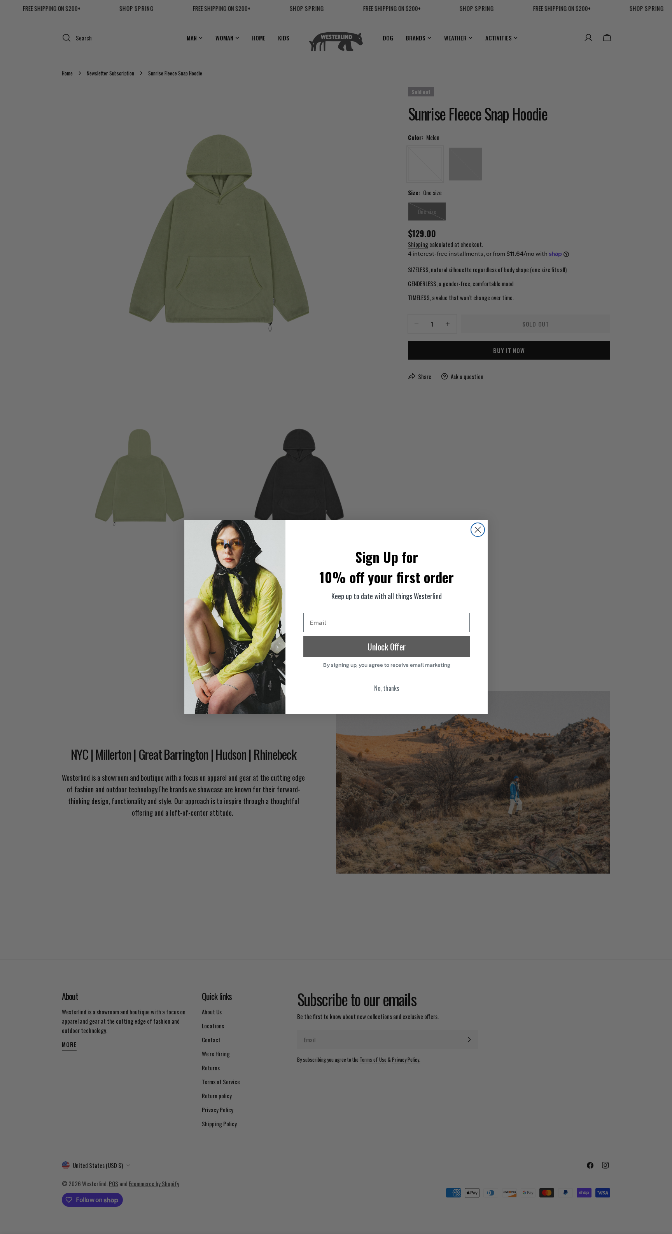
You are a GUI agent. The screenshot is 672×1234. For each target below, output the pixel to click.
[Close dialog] (478, 530)
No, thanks (386, 688)
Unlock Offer (387, 646)
